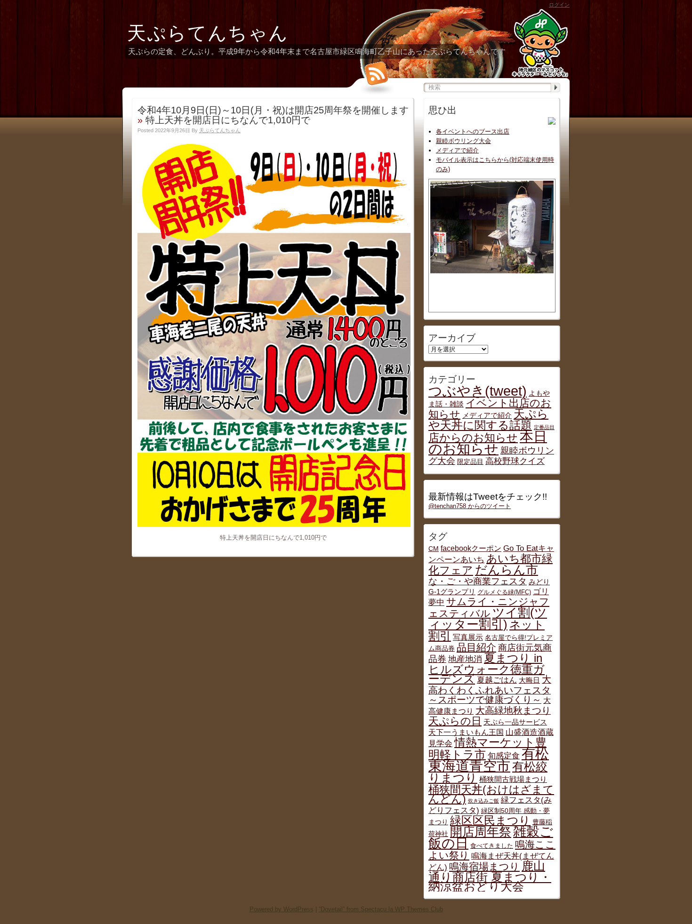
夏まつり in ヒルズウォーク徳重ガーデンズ (486, 668)
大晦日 (529, 680)
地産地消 (465, 659)
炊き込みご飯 (483, 801)
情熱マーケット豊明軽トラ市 (487, 748)
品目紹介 (476, 647)
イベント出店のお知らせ (489, 408)
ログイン (559, 5)
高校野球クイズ (515, 461)
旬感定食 (504, 755)
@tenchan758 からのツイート (469, 506)
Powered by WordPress (281, 909)
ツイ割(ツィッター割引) (487, 618)
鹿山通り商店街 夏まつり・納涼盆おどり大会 (489, 876)
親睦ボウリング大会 (463, 140)
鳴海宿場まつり (484, 866)
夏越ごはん (497, 680)
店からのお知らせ (473, 438)
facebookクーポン (471, 548)
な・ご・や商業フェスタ (477, 581)
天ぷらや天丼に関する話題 (488, 419)
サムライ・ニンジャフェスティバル (488, 607)
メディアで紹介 (457, 150)
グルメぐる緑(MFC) (504, 592)
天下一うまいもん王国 (466, 732)
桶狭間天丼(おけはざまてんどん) (491, 794)
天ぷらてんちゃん (208, 33)
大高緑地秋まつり (513, 710)
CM (433, 548)
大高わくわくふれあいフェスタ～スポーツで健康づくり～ (489, 689)
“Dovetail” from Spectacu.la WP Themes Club (381, 909)
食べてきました (491, 846)
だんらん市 (506, 570)
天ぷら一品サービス (515, 722)
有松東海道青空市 (488, 759)
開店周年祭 (480, 831)
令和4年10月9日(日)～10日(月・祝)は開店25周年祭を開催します (273, 110)
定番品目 (544, 427)
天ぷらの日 (455, 721)
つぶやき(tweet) (477, 390)
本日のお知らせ (487, 442)
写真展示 (468, 637)
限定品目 (470, 461)
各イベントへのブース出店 (472, 131)
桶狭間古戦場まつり (513, 779)
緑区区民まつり (490, 820)
